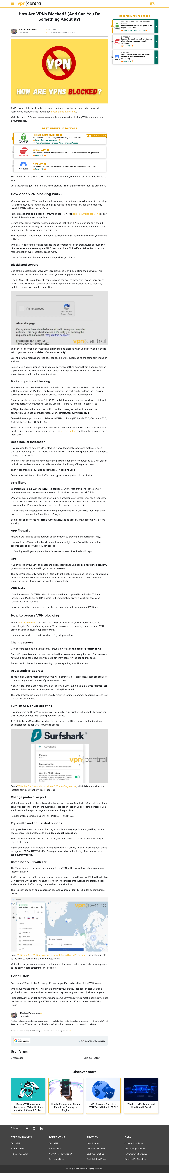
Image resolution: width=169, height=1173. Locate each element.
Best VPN (15, 1143)
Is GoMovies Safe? (19, 1154)
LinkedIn (41, 1128)
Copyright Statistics (134, 1143)
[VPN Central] (29, 3)
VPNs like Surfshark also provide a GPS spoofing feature (46, 786)
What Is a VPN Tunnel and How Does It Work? (141, 1106)
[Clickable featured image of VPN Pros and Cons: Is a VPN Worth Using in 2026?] (103, 1089)
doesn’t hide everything (63, 111)
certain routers (68, 431)
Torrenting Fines (56, 1159)
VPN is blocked (27, 622)
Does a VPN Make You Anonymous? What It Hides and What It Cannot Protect (28, 1107)
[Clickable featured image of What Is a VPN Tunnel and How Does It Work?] (141, 1089)
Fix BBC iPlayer (18, 1148)
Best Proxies (93, 1143)
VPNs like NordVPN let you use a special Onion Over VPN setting (51, 955)
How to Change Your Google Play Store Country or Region (66, 1107)
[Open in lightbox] (59, 318)
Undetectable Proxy (96, 1148)
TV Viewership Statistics (136, 1154)
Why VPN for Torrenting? (60, 1154)
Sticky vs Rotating (95, 1154)
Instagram (34, 1128)
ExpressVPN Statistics (135, 1159)
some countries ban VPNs (86, 214)
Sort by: (88, 1058)
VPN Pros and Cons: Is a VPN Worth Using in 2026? (103, 1106)
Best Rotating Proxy (96, 1159)
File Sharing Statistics (135, 1148)
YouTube (27, 1128)
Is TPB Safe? (55, 1148)
